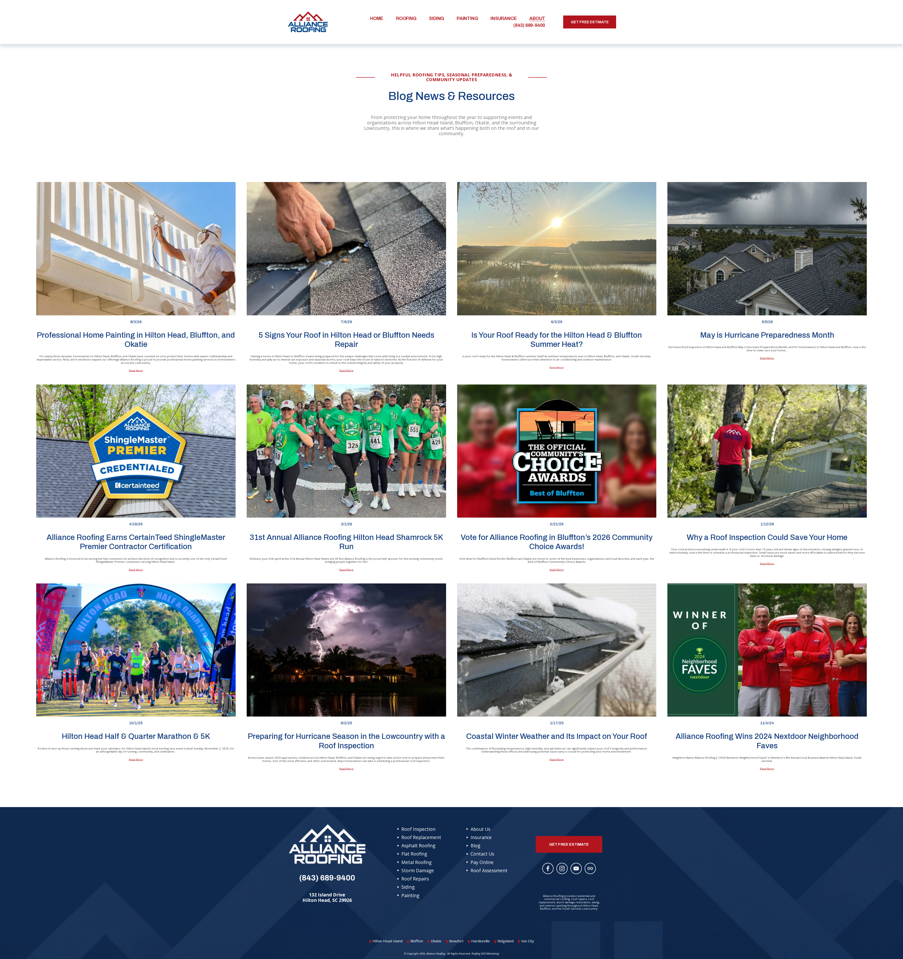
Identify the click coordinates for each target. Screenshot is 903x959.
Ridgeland (506, 941)
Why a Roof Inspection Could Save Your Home (767, 537)
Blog (475, 845)
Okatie (436, 941)
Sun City (527, 941)
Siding (436, 18)
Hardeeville (480, 941)
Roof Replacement (421, 837)
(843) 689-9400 (529, 25)
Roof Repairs (415, 878)
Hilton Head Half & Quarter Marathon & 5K (136, 736)
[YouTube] (576, 868)
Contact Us (482, 853)
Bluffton (416, 941)
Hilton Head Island (387, 941)
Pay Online (482, 862)
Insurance (504, 18)
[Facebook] (548, 868)
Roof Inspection (418, 829)
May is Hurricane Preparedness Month (767, 335)
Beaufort (456, 941)
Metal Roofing (416, 862)
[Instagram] (562, 868)
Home (376, 18)
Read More (136, 370)
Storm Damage (417, 870)
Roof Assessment (489, 870)
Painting (467, 18)
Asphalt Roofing (418, 845)
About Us (480, 829)
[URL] (590, 868)
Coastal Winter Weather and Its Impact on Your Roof (556, 736)
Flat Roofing (414, 853)
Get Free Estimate (590, 22)
